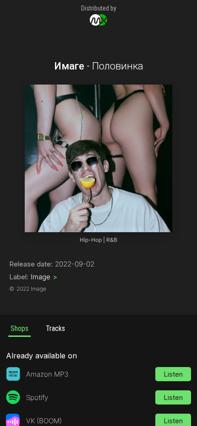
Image (44, 276)
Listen (173, 374)
